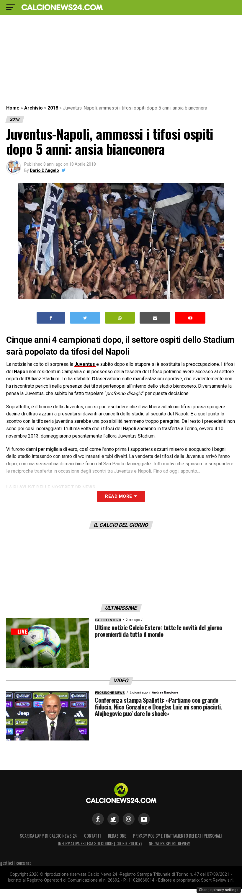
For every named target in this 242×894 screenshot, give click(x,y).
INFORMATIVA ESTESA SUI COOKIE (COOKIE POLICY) (100, 843)
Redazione (117, 836)
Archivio (33, 108)
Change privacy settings (218, 890)
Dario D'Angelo (44, 170)
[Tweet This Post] (85, 318)
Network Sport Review (169, 843)
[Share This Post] (120, 318)
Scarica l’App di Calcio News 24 (48, 836)
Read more (118, 496)
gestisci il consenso (15, 863)
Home (12, 108)
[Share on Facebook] (51, 318)
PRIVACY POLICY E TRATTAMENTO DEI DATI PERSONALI (177, 836)
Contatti (92, 836)
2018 (53, 108)
